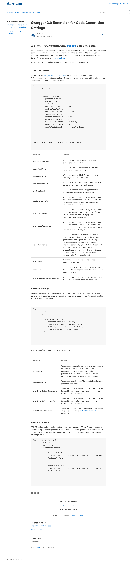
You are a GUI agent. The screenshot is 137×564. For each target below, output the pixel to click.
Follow (102, 34)
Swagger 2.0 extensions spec (55, 75)
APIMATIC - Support (13, 12)
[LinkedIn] (38, 493)
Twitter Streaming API (88, 411)
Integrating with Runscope (41, 526)
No (74, 505)
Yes (63, 505)
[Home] (14, 3)
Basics (39, 12)
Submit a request (115, 4)
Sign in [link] (125, 4)
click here (71, 46)
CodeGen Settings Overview (14, 32)
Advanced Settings (38, 530)
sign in (38, 547)
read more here (59, 58)
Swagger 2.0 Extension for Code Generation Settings (17, 26)
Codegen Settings (28, 12)
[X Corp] (35, 493)
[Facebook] (32, 493)
